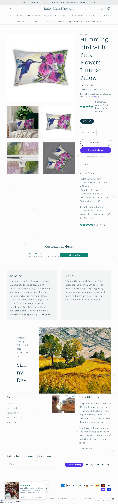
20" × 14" (87, 121)
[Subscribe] (53, 464)
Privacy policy (76, 498)
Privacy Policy (13, 408)
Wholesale (11, 422)
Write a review (74, 255)
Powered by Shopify (48, 498)
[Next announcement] (110, 2)
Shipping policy (105, 498)
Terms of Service (14, 417)
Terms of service (90, 498)
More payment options (96, 157)
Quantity (84, 127)
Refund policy (63, 498)
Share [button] (85, 164)
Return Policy (13, 413)
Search (10, 403)
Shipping (83, 89)
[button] (10, 8)
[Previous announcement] (7, 2)
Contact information (103, 501)
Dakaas (17, 501)
